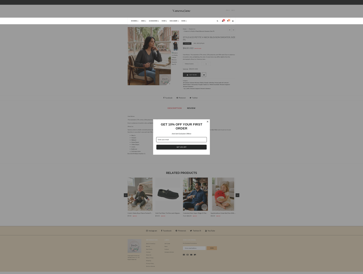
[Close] (207, 121)
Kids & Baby (173, 21)
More (183, 21)
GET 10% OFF (182, 147)
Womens (134, 21)
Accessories (153, 21)
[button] (217, 21)
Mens (143, 21)
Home (164, 21)
